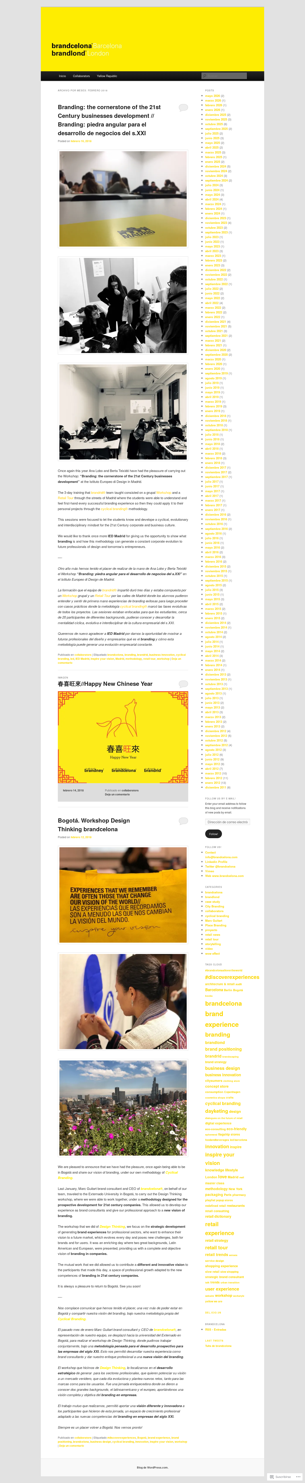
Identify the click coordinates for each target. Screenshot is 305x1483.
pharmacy (239, 1195)
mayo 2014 (212, 651)
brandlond (212, 897)
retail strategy (216, 1240)
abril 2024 (212, 199)
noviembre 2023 (216, 223)
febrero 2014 (213, 665)
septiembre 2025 (216, 129)
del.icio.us (213, 1312)
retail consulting (217, 1211)
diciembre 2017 (215, 467)
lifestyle (231, 1170)
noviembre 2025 (216, 119)
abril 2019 (212, 397)
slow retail (212, 1271)
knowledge (214, 1170)
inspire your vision (102, 659)
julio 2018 (212, 434)
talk (207, 1282)
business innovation (162, 655)
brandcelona (115, 655)
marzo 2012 (213, 773)
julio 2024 (212, 185)
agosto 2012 (213, 750)
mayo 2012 (212, 764)
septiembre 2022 (216, 284)
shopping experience (221, 1265)
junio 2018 (212, 439)
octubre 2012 (214, 740)
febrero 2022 (213, 312)
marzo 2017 (213, 500)
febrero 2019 (213, 406)
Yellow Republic (107, 76)
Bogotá (141, 1438)
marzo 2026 (213, 100)
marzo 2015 (213, 609)
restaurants (236, 1205)
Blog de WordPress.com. (152, 1467)
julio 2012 (212, 754)
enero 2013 (212, 726)
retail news (212, 934)
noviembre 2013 (216, 679)
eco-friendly (237, 1128)
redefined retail (215, 1205)
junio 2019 (212, 387)
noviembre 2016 (216, 519)
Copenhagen (232, 1092)
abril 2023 (212, 251)
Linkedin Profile (216, 862)
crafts (230, 1097)
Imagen (63, 677)
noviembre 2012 (216, 735)
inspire (236, 1146)
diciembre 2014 (215, 623)
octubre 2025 (214, 124)
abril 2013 (212, 712)
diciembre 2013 (215, 674)
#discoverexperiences (121, 1438)
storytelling (213, 944)
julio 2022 (212, 288)
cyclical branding (123, 1442)
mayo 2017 (212, 491)
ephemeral (211, 1134)
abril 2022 (212, 303)
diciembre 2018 (215, 416)
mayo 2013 (212, 707)
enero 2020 (212, 368)
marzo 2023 (213, 255)
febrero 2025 (213, 157)
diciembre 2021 (215, 321)
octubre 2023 (214, 227)
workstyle (238, 1295)
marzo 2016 (213, 557)
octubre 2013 (214, 684)
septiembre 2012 (216, 745)
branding (130, 655)
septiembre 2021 (216, 335)
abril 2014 (212, 656)
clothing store (231, 1081)
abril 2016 (212, 552)
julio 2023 (212, 237)
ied (72, 659)
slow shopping (229, 1272)
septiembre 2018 (216, 430)
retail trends (216, 1254)
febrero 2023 (213, 260)
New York (235, 1189)
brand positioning (223, 1049)
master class (214, 1183)
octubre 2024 (214, 176)
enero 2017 (212, 510)
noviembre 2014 (216, 627)
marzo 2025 (213, 152)
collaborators (83, 655)
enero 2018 (212, 463)
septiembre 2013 (216, 688)
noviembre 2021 (216, 326)
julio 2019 (212, 383)
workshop (163, 659)
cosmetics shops (215, 1097)
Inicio (62, 76)
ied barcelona (238, 1140)
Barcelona (214, 989)
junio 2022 (212, 293)
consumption (214, 1092)
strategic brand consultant (224, 1277)
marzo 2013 (213, 717)
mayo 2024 (212, 194)
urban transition (230, 1282)
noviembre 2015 (216, 571)
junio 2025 (212, 138)
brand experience (159, 1438)
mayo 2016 (212, 547)
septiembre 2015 (216, 580)
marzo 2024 (213, 204)
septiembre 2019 (216, 373)
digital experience (218, 1123)
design (235, 1111)
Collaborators (81, 76)
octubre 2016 (214, 524)
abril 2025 (212, 147)
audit (239, 984)
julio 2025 (212, 133)
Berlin (228, 990)
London (211, 1177)
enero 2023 (212, 265)
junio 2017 (212, 486)
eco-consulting (215, 1129)
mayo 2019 (212, 392)
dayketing (216, 1110)
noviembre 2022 (216, 274)
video (209, 948)
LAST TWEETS (214, 1340)
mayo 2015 (212, 599)
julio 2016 (212, 538)
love (222, 1176)
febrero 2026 (213, 105)
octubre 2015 (214, 576)
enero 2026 (212, 110)
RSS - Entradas (215, 1329)
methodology (133, 659)
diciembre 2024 (215, 166)
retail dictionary (218, 1216)
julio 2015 (212, 590)
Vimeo (209, 871)
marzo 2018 (213, 453)
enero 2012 (212, 782)
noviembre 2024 (216, 171)
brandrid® (109, 590)
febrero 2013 (213, 721)
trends (215, 1282)
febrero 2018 (213, 458)
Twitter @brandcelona (220, 866)
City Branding (214, 906)
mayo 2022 (212, 298)
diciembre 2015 (215, 566)
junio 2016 (212, 543)
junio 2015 (212, 594)
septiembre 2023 (216, 232)
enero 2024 (212, 213)
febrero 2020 (213, 364)
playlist (210, 1200)
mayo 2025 (212, 143)
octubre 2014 (214, 632)
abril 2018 (212, 448)
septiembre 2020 (216, 354)
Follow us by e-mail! (220, 798)
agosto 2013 (213, 693)
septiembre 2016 (216, 529)
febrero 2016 (213, 561)
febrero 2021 (213, 345)
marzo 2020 (213, 359)
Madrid (119, 659)
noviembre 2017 (216, 472)
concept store (217, 1086)
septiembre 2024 (216, 180)
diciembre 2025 (215, 114)
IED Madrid (82, 659)
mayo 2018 (212, 444)
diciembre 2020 (215, 350)
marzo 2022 (213, 307)
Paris (228, 1195)
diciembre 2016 (215, 514)
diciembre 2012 (215, 731)
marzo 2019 (213, 401)
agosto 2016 (213, 533)
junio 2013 (212, 703)
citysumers (213, 1080)
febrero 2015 (213, 613)
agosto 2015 (213, 585)
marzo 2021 (213, 340)
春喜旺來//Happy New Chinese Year (105, 683)
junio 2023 (212, 241)
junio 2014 (212, 646)
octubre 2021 (214, 331)
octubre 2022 (214, 279)
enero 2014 (212, 670)
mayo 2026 (212, 96)
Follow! (213, 834)
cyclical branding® (133, 606)
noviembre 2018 (216, 420)
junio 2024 (212, 190)
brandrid (142, 655)
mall (241, 1177)
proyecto (211, 930)
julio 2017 (212, 481)
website (209, 1295)
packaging (214, 1194)
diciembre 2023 (215, 218)
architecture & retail (220, 984)
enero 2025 (212, 161)
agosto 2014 (213, 637)
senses (233, 1255)
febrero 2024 (213, 208)
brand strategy (216, 1062)
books (209, 995)
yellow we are (213, 1301)
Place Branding (215, 925)
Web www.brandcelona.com (224, 876)
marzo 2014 (213, 660)
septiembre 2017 (216, 477)
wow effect (212, 953)
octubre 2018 (214, 425)
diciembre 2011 (215, 787)
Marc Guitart (213, 920)
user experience (222, 1288)
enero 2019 (212, 411)
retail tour (149, 659)
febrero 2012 (213, 778)
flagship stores (229, 1134)
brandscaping (230, 1056)
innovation (141, 1442)
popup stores (224, 1200)
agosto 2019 (213, 378)
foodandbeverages (217, 1140)
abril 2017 (212, 496)
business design (100, 1442)
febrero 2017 (213, 505)
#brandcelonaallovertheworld (223, 970)
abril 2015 (212, 604)
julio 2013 (212, 698)
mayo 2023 (212, 246)
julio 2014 (212, 641)
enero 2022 (212, 317)
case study (212, 901)
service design (214, 1261)
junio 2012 (212, 759)
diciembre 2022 (215, 270)
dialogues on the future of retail (223, 1118)
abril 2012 (212, 768)
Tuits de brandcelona (218, 1346)
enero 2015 (212, 618)
